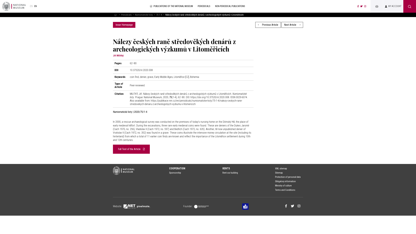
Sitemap (279, 172)
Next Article (290, 24)
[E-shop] (376, 6)
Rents (226, 168)
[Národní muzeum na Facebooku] (358, 6)
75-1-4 (159, 14)
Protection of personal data (288, 177)
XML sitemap (281, 168)
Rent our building (230, 172)
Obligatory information (285, 181)
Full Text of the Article (129, 149)
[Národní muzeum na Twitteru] (361, 6)
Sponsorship (175, 172)
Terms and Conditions (285, 190)
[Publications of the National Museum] (14, 6)
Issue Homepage (124, 24)
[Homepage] (115, 14)
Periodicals (126, 14)
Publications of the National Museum (173, 6)
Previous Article (269, 24)
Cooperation (177, 168)
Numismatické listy (144, 14)
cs (31, 6)
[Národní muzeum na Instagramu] (365, 6)
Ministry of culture (283, 185)
